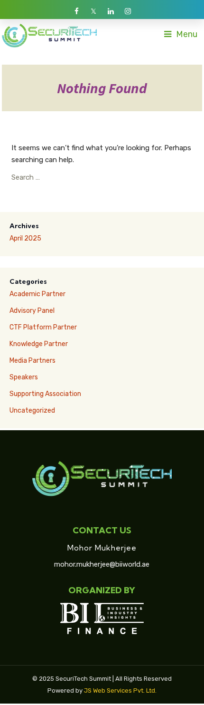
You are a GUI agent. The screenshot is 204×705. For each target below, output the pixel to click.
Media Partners (32, 361)
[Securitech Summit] (49, 35)
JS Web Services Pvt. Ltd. (120, 690)
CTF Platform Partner (43, 327)
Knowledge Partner (38, 344)
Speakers (23, 377)
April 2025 (25, 238)
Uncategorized (32, 410)
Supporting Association (45, 394)
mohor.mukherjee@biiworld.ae (101, 564)
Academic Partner (37, 294)
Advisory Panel (32, 311)
